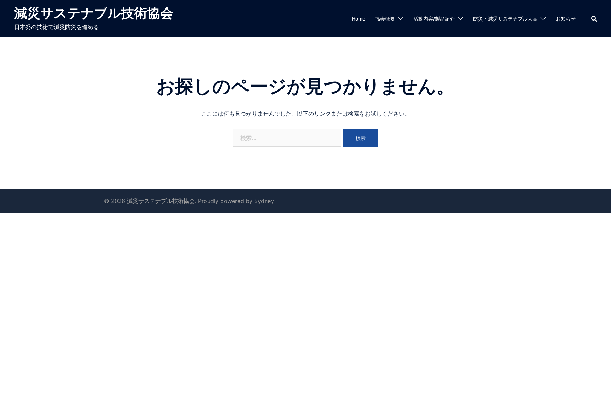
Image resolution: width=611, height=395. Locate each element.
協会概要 (385, 19)
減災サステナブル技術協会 (93, 13)
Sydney (264, 200)
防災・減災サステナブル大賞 (505, 19)
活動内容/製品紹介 (434, 19)
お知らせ (566, 19)
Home (358, 19)
